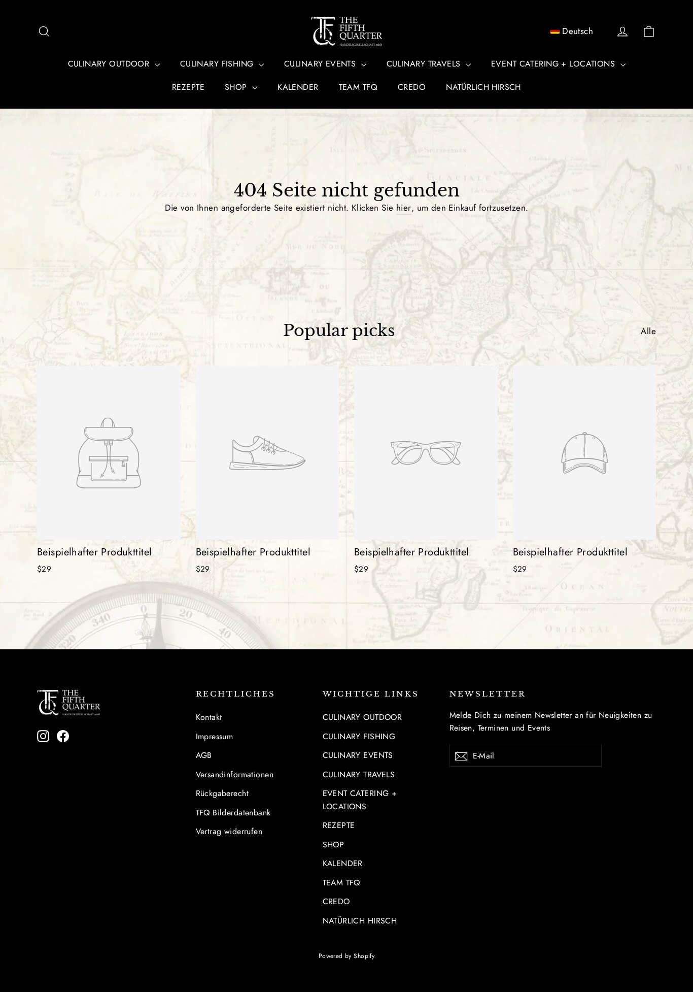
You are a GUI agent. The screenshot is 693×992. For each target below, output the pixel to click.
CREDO (412, 87)
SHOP (237, 87)
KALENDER (298, 87)
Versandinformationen (235, 774)
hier (403, 208)
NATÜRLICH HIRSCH (483, 87)
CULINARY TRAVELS (425, 64)
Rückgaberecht (222, 793)
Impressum (214, 736)
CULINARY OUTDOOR (110, 64)
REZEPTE (188, 87)
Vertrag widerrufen (229, 831)
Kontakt (209, 717)
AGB (204, 755)
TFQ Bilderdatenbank (233, 812)
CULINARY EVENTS (321, 64)
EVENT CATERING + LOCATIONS (554, 64)
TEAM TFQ (358, 87)
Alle (648, 331)
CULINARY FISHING (218, 64)
